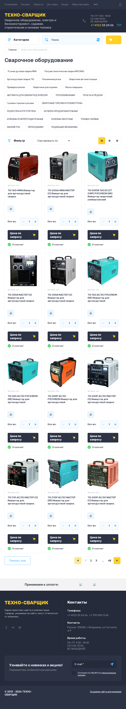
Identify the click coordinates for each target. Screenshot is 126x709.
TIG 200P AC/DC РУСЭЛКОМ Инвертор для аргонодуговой (62, 399)
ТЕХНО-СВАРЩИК (25, 15)
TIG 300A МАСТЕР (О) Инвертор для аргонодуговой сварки (21, 297)
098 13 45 (98, 615)
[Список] (109, 140)
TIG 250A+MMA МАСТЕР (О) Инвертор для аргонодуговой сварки (61, 193)
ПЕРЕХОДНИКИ (35, 127)
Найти (46, 40)
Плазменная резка (51, 79)
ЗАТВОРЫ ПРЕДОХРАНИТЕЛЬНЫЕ (61, 111)
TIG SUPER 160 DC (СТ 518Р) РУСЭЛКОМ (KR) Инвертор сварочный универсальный (100, 195)
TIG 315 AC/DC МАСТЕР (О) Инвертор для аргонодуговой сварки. (23, 500)
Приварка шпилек (16, 87)
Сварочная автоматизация (83, 79)
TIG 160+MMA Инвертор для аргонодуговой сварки (21, 193)
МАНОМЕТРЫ (13, 127)
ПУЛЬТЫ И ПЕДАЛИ (93, 95)
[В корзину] (34, 235)
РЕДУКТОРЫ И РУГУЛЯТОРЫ (21, 111)
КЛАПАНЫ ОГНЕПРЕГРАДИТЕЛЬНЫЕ (25, 119)
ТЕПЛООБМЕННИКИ (65, 95)
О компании (11, 4)
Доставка (52, 4)
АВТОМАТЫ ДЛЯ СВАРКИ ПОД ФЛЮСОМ (27, 95)
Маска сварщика (73, 87)
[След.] (117, 560)
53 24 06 (102, 25)
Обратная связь (80, 4)
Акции (64, 4)
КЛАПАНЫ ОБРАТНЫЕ (62, 119)
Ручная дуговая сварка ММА (22, 71)
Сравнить (11, 209)
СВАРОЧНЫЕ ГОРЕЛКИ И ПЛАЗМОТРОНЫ (62, 103)
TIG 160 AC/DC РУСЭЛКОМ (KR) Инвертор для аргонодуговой (102, 297)
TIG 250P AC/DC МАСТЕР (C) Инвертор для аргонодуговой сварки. (102, 500)
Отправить (112, 664)
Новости (38, 4)
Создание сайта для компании (105, 691)
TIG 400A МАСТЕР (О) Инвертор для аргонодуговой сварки (61, 297)
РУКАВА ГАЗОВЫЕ (90, 119)
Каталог (25, 4)
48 (109, 560)
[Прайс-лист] (117, 140)
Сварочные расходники (45, 87)
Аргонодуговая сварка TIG (20, 79)
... (95, 4)
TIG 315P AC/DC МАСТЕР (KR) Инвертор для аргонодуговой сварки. (61, 500)
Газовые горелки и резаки (20, 103)
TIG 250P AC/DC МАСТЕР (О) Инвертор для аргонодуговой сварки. (102, 399)
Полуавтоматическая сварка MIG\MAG (64, 71)
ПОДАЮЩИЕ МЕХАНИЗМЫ (64, 127)
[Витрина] (101, 140)
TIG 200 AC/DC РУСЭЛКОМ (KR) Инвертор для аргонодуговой (23, 399)
